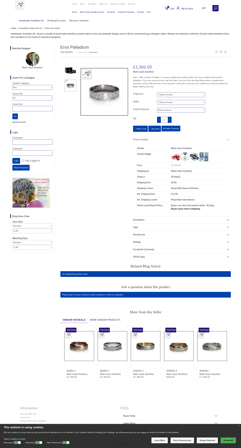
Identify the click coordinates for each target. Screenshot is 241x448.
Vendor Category (20, 83)
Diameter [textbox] (17, 226)
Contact (140, 12)
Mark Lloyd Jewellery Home (92, 12)
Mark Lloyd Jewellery (143, 72)
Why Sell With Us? (28, 414)
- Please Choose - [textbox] (166, 95)
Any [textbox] (15, 87)
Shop (82, 4)
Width (136, 101)
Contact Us (25, 417)
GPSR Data (139, 257)
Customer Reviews (126, 12)
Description (138, 220)
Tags (135, 227)
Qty (134, 118)
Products (111, 12)
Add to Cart (141, 129)
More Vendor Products (105, 320)
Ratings (137, 242)
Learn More (159, 440)
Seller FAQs (129, 423)
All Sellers (92, 4)
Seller (118, 4)
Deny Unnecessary (182, 440)
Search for (17, 104)
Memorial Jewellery (79, 20)
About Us (103, 4)
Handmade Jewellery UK (31, 20)
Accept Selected (207, 440)
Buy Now (156, 129)
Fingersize (138, 94)
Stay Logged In (32, 160)
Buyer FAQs (129, 416)
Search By (17, 94)
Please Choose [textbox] (164, 110)
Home (74, 4)
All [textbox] (14, 98)
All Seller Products (171, 128)
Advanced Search (19, 122)
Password (17, 148)
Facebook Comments (143, 249)
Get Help (151, 12)
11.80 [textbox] (15, 231)
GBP (204, 8)
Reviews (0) (139, 234)
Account (132, 4)
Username (17, 138)
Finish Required (141, 109)
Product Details (140, 139)
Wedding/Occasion (56, 20)
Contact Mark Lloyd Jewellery (33, 421)
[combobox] (32, 87)
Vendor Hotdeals (74, 320)
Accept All (228, 440)
